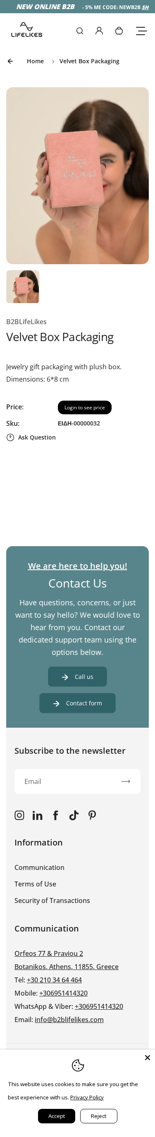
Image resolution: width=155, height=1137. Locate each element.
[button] (22, 286)
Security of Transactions (52, 900)
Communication (39, 867)
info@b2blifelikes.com (69, 1019)
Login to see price (84, 407)
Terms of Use (35, 884)
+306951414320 (63, 993)
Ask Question (37, 437)
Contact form (84, 703)
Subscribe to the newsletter (70, 750)
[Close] (147, 1057)
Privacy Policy (87, 1097)
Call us (84, 677)
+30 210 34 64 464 (54, 979)
